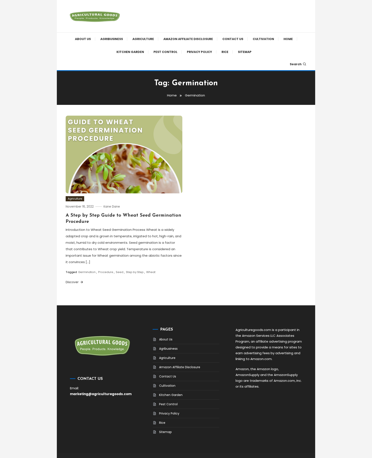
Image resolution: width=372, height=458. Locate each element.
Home (288, 39)
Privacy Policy (199, 52)
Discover (72, 282)
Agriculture (143, 39)
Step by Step (135, 272)
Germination (87, 272)
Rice (225, 52)
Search (296, 64)
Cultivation (263, 39)
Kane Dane (112, 206)
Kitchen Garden (130, 52)
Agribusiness (111, 39)
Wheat (150, 272)
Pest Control (165, 52)
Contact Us (232, 39)
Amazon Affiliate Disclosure (188, 39)
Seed (119, 272)
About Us (83, 39)
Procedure (105, 272)
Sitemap (244, 52)
